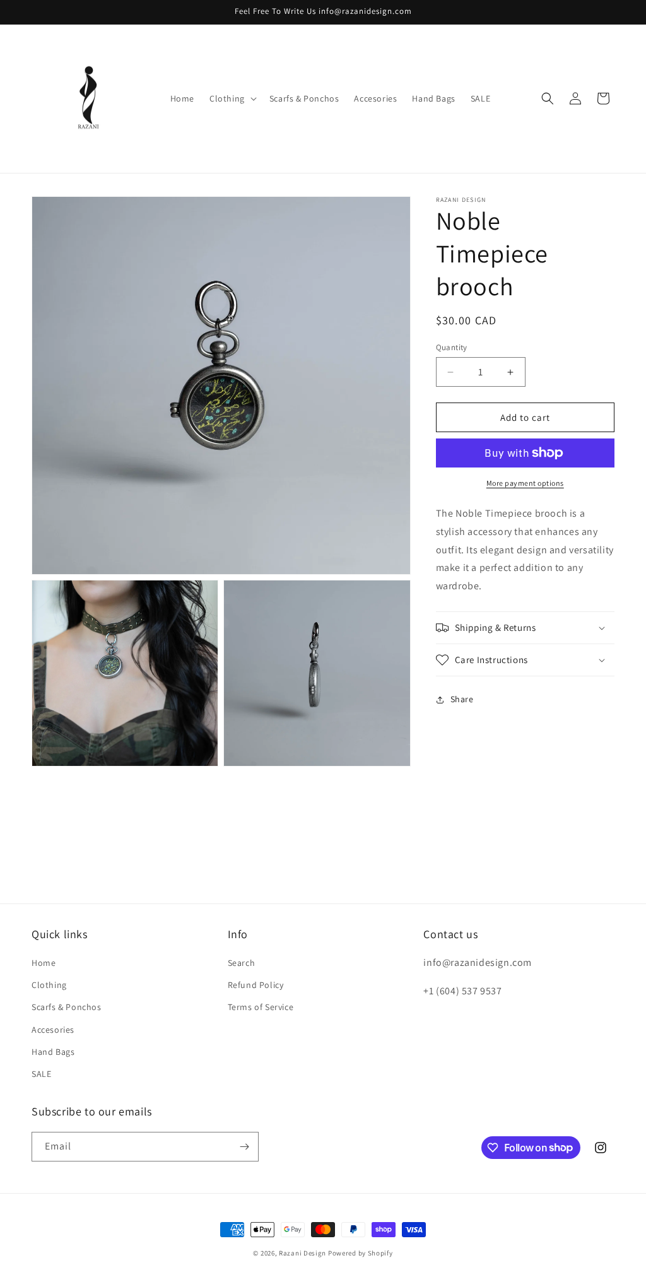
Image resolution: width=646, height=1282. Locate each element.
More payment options (525, 483)
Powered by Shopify (360, 1253)
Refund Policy (256, 985)
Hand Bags (53, 1051)
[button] (232, 98)
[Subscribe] (244, 1146)
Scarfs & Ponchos (67, 1007)
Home (44, 962)
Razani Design (302, 1253)
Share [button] (462, 699)
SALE (41, 1073)
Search (241, 962)
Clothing (49, 985)
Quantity (451, 347)
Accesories (53, 1029)
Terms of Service (261, 1007)
